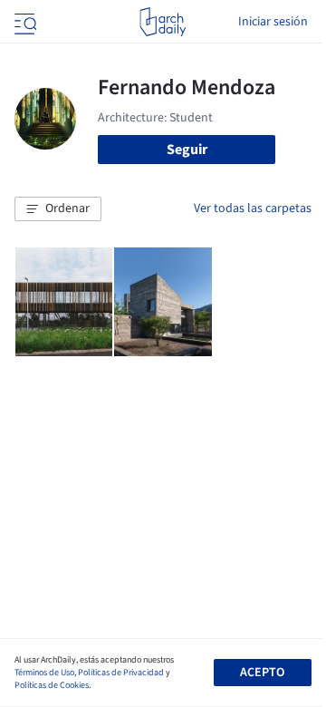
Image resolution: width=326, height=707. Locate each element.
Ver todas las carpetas (253, 208)
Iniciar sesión (273, 21)
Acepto (262, 672)
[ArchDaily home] (162, 21)
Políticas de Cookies (51, 685)
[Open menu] (23, 21)
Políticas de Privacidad (121, 672)
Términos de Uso (44, 672)
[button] (57, 209)
